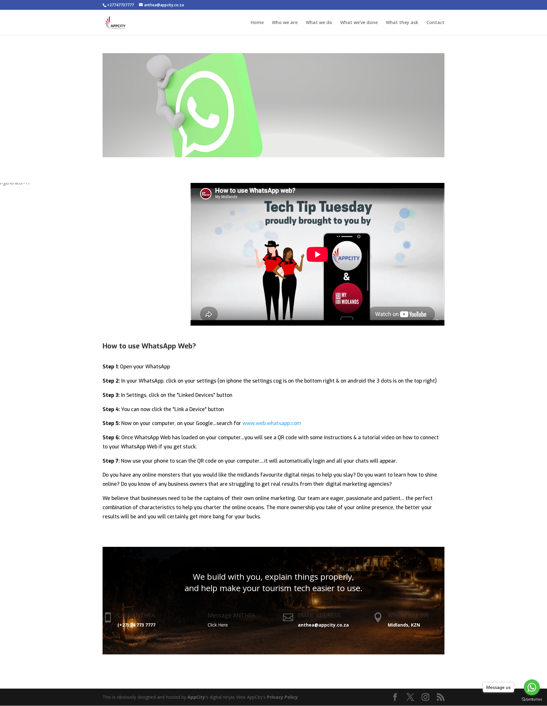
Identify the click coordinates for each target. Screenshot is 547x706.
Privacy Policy (282, 697)
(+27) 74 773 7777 (136, 625)
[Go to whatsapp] (532, 687)
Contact (435, 22)
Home (257, 22)
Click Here (218, 625)
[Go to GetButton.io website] (532, 699)
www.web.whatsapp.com (271, 423)
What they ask (402, 22)
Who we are (285, 22)
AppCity (196, 697)
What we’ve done (359, 22)
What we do (319, 22)
